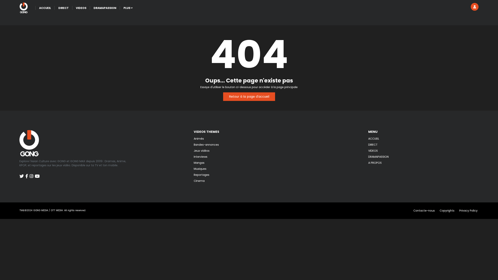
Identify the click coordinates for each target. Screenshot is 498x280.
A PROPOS (375, 163)
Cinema (199, 181)
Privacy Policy (468, 211)
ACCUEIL (373, 139)
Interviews (200, 157)
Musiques (200, 169)
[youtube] (37, 174)
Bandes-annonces (206, 145)
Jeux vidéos (202, 151)
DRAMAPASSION (378, 157)
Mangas (199, 163)
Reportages (201, 175)
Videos (81, 8)
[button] (475, 7)
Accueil (45, 8)
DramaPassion (105, 8)
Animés (199, 139)
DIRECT (373, 145)
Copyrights (447, 211)
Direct (63, 8)
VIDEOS (373, 151)
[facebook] (26, 174)
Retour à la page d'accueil (249, 96)
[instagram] (31, 174)
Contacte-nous (424, 211)
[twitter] (21, 174)
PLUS (127, 8)
